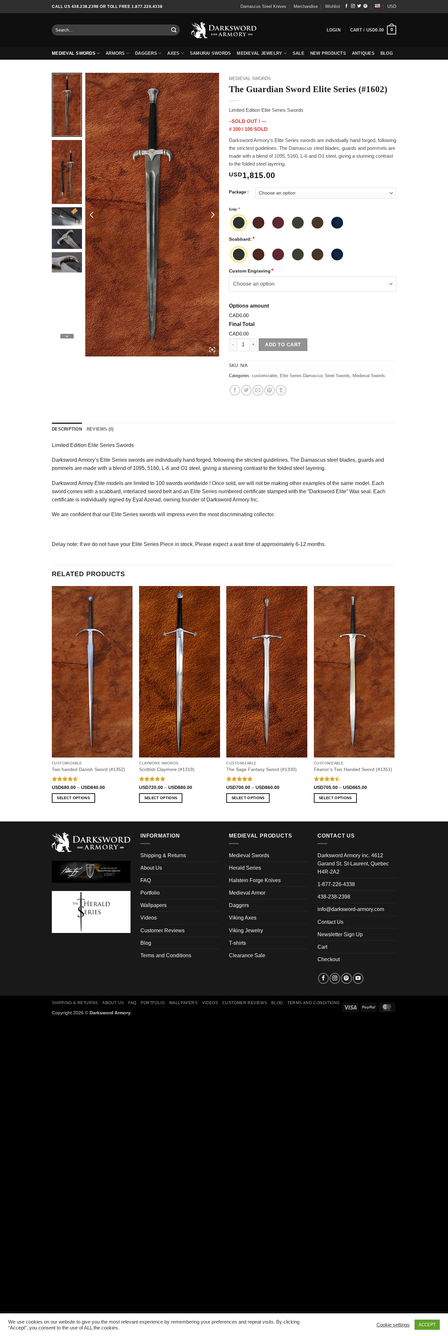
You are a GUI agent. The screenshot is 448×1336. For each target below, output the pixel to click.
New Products (328, 53)
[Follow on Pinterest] (365, 6)
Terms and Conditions (165, 955)
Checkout (328, 959)
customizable (264, 376)
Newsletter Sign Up (340, 934)
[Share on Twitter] (246, 390)
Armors (115, 53)
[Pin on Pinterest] (269, 390)
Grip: (233, 209)
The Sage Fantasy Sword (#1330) (261, 769)
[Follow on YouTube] (358, 978)
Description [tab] (67, 429)
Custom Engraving (250, 270)
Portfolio (150, 893)
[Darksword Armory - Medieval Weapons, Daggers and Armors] (224, 30)
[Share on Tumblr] (281, 390)
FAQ (145, 880)
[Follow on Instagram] (353, 6)
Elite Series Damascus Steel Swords (315, 376)
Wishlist (332, 6)
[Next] (394, 703)
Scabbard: (240, 239)
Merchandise (306, 6)
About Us (151, 868)
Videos (148, 918)
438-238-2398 (333, 897)
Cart (322, 947)
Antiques (363, 53)
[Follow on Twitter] (359, 6)
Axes (173, 53)
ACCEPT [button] (427, 1324)
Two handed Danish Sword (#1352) (88, 769)
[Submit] (174, 30)
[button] (373, 30)
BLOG (386, 53)
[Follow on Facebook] (347, 6)
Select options (73, 798)
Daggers (146, 53)
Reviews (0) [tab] (100, 429)
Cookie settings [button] (393, 1324)
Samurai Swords (210, 53)
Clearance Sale (247, 955)
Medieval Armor (247, 893)
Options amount (249, 306)
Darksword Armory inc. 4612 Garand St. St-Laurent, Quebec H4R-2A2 (353, 864)
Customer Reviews (162, 930)
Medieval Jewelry (259, 53)
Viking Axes (242, 918)
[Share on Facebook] (235, 390)
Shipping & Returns (163, 855)
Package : (239, 192)
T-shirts (237, 943)
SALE (298, 53)
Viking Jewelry (246, 930)
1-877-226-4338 (336, 884)
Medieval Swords (73, 53)
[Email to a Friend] (258, 390)
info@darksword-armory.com (350, 909)
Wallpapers (153, 905)
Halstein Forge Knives (255, 880)
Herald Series (245, 868)
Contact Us (330, 922)
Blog (145, 943)
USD (391, 6)
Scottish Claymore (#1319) (166, 769)
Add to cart (283, 344)
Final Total (242, 324)
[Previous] (52, 703)
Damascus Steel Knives (263, 6)
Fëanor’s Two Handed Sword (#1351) (353, 769)
